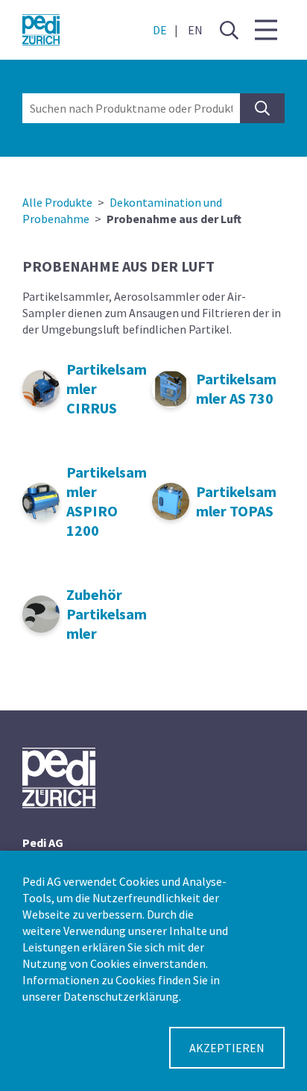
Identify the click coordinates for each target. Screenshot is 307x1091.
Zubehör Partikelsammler (106, 614)
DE (160, 29)
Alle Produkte (57, 202)
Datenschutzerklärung (121, 996)
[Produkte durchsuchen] (262, 108)
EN (195, 29)
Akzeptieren (227, 1047)
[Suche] (228, 30)
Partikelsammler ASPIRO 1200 (106, 501)
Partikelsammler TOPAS (236, 501)
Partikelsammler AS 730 (236, 388)
